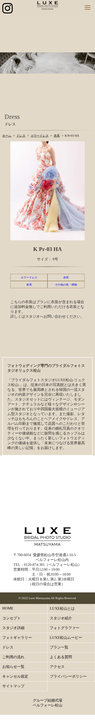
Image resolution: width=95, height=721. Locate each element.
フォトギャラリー (17, 638)
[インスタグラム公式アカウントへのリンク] (7, 8)
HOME (7, 608)
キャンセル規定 (15, 676)
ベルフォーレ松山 (47, 705)
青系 (29, 284)
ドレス (7, 647)
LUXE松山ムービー (66, 638)
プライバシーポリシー (68, 676)
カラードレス (29, 277)
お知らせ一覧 (13, 667)
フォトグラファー (64, 628)
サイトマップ (13, 686)
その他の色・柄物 (66, 284)
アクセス (57, 667)
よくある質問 (61, 657)
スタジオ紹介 (61, 618)
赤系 (66, 277)
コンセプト (11, 618)
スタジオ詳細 (13, 628)
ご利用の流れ (13, 657)
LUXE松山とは (62, 608)
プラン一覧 (59, 647)
